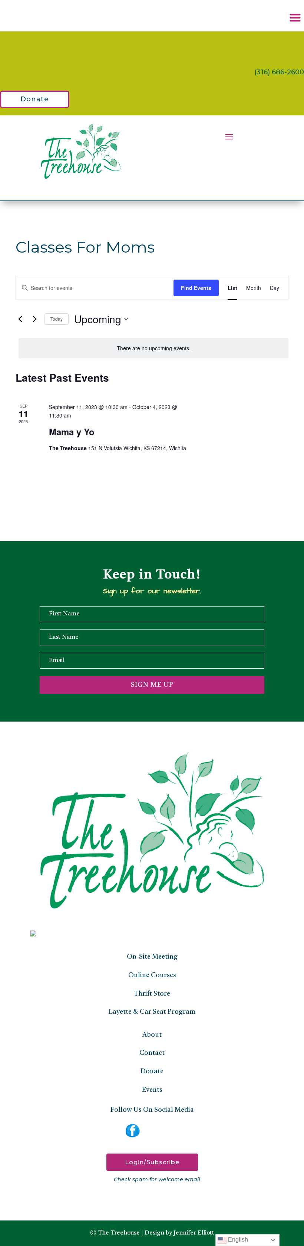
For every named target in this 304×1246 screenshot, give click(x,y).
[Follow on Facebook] (133, 1130)
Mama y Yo (72, 431)
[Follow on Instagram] (152, 1130)
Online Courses (152, 975)
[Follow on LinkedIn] (171, 1130)
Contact (152, 1053)
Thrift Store (152, 993)
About (152, 1034)
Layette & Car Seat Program (152, 1012)
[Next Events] (34, 319)
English (237, 1239)
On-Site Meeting (152, 956)
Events (152, 1090)
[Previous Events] (20, 319)
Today (56, 318)
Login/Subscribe (152, 1162)
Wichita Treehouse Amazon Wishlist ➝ (167, 46)
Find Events (196, 287)
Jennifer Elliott (194, 1233)
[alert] (153, 348)
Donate (34, 99)
